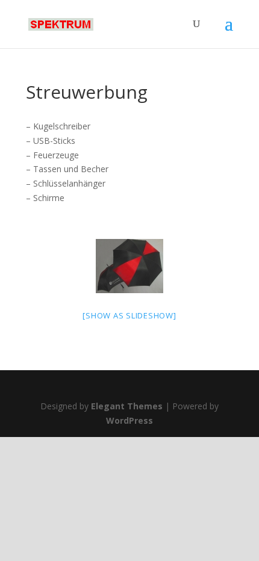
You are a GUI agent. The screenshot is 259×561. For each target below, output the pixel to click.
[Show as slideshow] (129, 315)
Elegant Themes (127, 406)
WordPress (129, 420)
